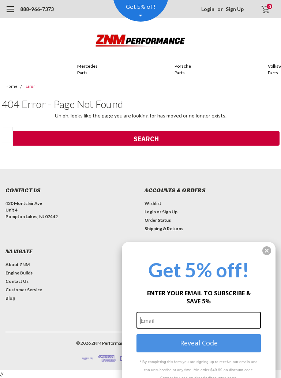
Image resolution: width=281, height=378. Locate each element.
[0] (262, 9)
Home (11, 86)
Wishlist (153, 203)
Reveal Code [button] (199, 342)
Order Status (158, 220)
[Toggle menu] (10, 13)
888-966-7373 (37, 9)
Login (207, 9)
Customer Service (23, 289)
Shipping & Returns (164, 228)
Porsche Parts (183, 69)
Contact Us (17, 281)
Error (30, 86)
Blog (10, 298)
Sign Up (235, 9)
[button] (266, 250)
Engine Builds (19, 273)
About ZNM (17, 264)
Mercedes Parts (87, 69)
